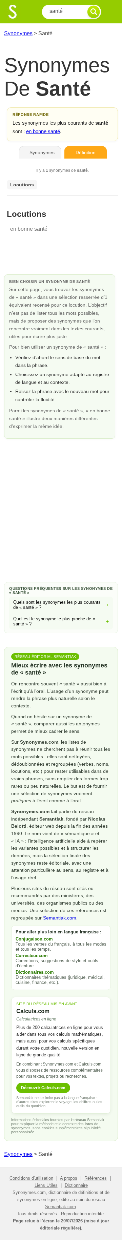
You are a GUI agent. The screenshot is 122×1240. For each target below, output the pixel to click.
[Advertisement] (61, 509)
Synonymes (18, 33)
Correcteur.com (32, 955)
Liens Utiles (46, 1185)
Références (95, 1178)
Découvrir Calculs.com (43, 1088)
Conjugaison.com (34, 939)
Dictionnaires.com (35, 972)
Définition (86, 152)
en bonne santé (43, 131)
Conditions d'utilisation (31, 1178)
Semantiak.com (59, 918)
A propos (68, 1178)
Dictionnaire (76, 1185)
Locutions (22, 184)
